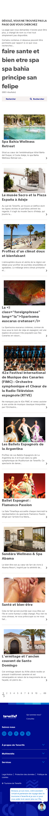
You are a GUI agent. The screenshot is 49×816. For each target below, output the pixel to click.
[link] (24, 136)
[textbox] (17, 99)
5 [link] (17, 693)
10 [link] (36, 693)
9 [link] (32, 693)
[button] (37, 99)
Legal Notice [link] (7, 774)
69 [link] (45, 693)
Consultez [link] (30, 719)
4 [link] (14, 693)
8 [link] (28, 693)
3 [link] (10, 693)
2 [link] (6, 693)
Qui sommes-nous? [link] (33, 715)
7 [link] (25, 693)
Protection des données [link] (25, 774)
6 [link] (21, 693)
